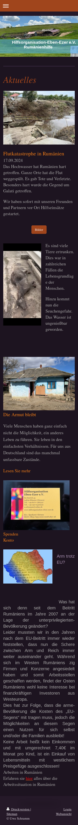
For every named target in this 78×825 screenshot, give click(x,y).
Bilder (39, 229)
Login (67, 809)
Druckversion (20, 809)
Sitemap (11, 814)
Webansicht (64, 814)
